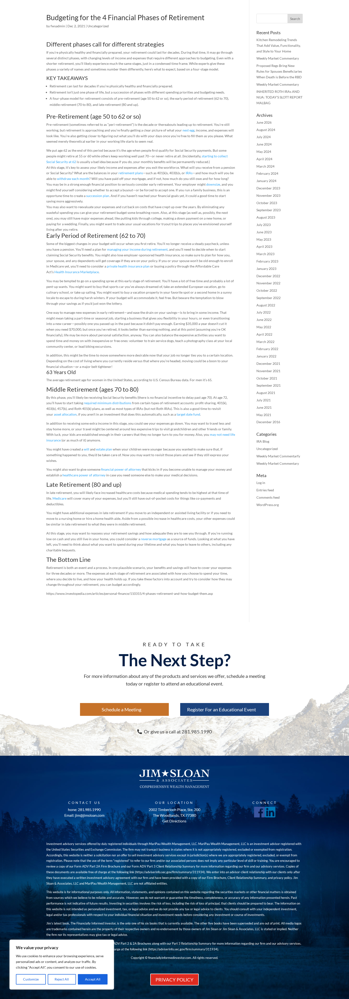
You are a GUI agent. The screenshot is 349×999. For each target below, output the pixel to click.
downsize (213, 184)
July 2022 (263, 312)
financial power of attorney (121, 469)
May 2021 (263, 415)
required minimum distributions (107, 403)
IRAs (189, 173)
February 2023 (267, 261)
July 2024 (263, 137)
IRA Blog (262, 441)
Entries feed (265, 490)
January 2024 (266, 181)
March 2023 (265, 254)
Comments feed (268, 497)
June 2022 (264, 320)
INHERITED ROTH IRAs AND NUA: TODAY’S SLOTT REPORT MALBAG (279, 97)
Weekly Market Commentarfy (278, 456)
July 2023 (263, 225)
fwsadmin (58, 26)
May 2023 (263, 239)
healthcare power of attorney (83, 475)
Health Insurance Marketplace (76, 272)
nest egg (188, 130)
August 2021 (265, 393)
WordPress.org (267, 505)
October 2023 (266, 203)
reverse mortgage (153, 539)
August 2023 (265, 217)
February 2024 (267, 173)
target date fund (188, 414)
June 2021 (264, 407)
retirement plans (130, 173)
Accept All (92, 979)
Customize (31, 979)
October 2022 (266, 290)
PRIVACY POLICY (174, 979)
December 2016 (268, 422)
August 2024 (265, 130)
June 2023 (264, 232)
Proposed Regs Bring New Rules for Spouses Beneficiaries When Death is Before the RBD (279, 71)
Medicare (59, 498)
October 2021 (266, 378)
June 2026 (264, 122)
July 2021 (263, 400)
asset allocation (65, 414)
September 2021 (268, 385)
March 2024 (265, 166)
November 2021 (268, 371)
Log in (260, 483)
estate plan (104, 449)
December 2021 (268, 363)
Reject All (62, 979)
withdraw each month (73, 179)
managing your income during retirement (137, 249)
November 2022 (268, 283)
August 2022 (265, 305)
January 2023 (266, 269)
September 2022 (268, 298)
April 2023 (264, 246)
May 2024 (263, 152)
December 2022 (268, 276)
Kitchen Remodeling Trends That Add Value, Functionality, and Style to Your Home (278, 45)
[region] (61, 965)
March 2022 (265, 342)
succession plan (97, 196)
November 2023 (268, 195)
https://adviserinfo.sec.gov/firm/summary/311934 (170, 872)
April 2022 (264, 334)
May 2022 (263, 327)
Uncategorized (98, 26)
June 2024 (264, 144)
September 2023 (268, 210)
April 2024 (264, 159)
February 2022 (267, 349)
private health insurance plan (128, 266)
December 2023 (268, 188)
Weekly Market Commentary (277, 58)
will (86, 449)
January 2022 (266, 356)
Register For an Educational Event (221, 709)
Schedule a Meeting (121, 709)
